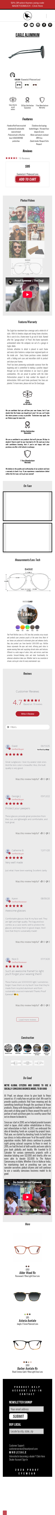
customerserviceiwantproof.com (23, 1448)
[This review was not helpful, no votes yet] (47, 779)
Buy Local (15, 1424)
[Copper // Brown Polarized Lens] (35, 85)
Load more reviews (27, 1019)
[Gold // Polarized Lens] (27, 85)
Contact (27, 1394)
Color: (27, 79)
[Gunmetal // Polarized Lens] (19, 85)
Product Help (27, 1387)
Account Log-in (27, 1390)
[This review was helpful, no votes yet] (42, 779)
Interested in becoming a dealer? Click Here (27, 1456)
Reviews (27, 151)
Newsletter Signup (20, 1402)
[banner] (28, 16)
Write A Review (27, 713)
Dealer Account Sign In (18, 1459)
